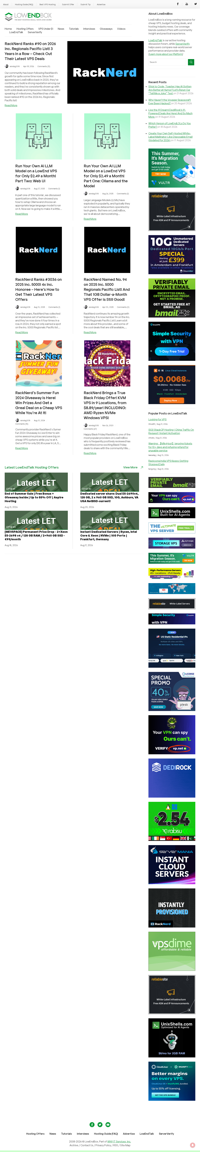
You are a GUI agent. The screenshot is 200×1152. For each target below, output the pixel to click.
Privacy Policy (103, 1145)
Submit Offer (68, 4)
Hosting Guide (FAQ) (24, 4)
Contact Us (87, 1145)
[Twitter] (195, 4)
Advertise (101, 4)
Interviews (89, 28)
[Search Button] (191, 62)
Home (8, 28)
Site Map (125, 1145)
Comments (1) (54, 188)
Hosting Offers (25, 28)
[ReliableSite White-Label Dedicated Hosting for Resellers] (171, 230)
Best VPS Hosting (48, 4)
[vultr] (171, 186)
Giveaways (106, 28)
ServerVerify (35, 32)
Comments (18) (21, 424)
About (6, 4)
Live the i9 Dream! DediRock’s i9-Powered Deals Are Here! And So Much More (170, 113)
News (61, 28)
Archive (74, 1145)
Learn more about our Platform (165, 54)
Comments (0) (123, 307)
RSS (115, 1145)
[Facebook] (178, 4)
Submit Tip (85, 4)
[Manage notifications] (192, 1145)
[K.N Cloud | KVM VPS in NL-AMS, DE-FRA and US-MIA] (171, 403)
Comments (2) (123, 193)
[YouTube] (186, 4)
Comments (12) (44, 66)
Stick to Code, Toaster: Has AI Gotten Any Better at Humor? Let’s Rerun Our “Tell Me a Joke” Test (169, 90)
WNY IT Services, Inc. (119, 1141)
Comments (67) (90, 429)
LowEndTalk (16, 32)
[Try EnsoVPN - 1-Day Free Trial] (171, 359)
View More (130, 467)
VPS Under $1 (45, 28)
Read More (11, 105)
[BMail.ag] (171, 316)
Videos (121, 28)
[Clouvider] (171, 273)
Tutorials (74, 28)
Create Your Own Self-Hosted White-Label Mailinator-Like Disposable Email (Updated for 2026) (170, 137)
